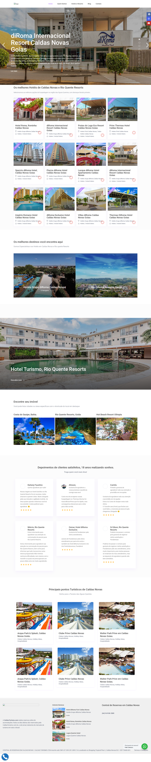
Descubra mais (16, 380)
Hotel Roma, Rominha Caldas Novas (26, 126)
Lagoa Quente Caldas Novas (76, 736)
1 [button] (139, 39)
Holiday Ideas (37, 639)
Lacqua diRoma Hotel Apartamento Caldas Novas (88, 172)
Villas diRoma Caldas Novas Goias (88, 216)
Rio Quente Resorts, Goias (106, 287)
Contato (98, 4)
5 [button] (139, 52)
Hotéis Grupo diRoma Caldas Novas (28, 131)
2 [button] (139, 42)
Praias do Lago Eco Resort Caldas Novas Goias (91, 126)
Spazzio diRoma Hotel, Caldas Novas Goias (26, 171)
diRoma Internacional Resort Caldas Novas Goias (57, 128)
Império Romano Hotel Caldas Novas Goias (26, 216)
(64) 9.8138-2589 (108, 713)
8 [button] (139, 62)
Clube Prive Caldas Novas (71, 633)
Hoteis (19, 134)
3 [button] (139, 46)
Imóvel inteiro (27, 134)
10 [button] (139, 69)
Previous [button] (4, 46)
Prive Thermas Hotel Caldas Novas (119, 126)
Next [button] (147, 46)
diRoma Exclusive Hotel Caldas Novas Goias (58, 216)
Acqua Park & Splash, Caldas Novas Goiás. (31, 634)
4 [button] (139, 49)
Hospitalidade (22, 641)
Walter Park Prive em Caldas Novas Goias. (114, 634)
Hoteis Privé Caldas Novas (88, 131)
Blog (89, 4)
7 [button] (139, 59)
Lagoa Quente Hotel (73, 733)
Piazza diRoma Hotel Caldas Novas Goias (57, 171)
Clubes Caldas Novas (24, 639)
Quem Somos (62, 4)
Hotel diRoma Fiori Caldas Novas (77, 710)
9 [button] (139, 66)
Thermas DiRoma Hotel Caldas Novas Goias (120, 216)
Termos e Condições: (141, 750)
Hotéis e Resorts (77, 4)
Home (50, 4)
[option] (45, 275)
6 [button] (139, 56)
